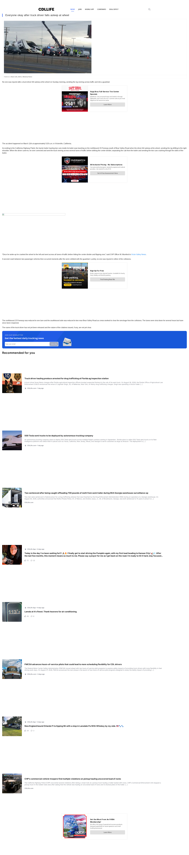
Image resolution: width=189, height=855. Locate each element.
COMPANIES (101, 9)
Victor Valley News (138, 254)
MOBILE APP (89, 9)
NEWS (72, 9)
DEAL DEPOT (114, 9)
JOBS (80, 9)
